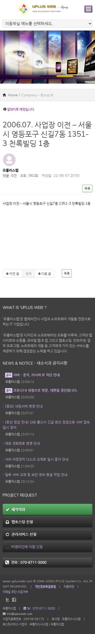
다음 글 (46, 273)
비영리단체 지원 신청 (26, 547)
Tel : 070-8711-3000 (40, 608)
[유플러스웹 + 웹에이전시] (43, 8)
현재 (28, 273)
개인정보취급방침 (45, 586)
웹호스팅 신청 (21, 522)
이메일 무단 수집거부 (15, 592)
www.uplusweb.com (17, 581)
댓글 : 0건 (10, 175)
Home (12, 95)
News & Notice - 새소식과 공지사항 (35, 363)
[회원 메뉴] (88, 9)
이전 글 (14, 273)
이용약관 (69, 586)
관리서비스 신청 (22, 534)
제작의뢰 (17, 509)
